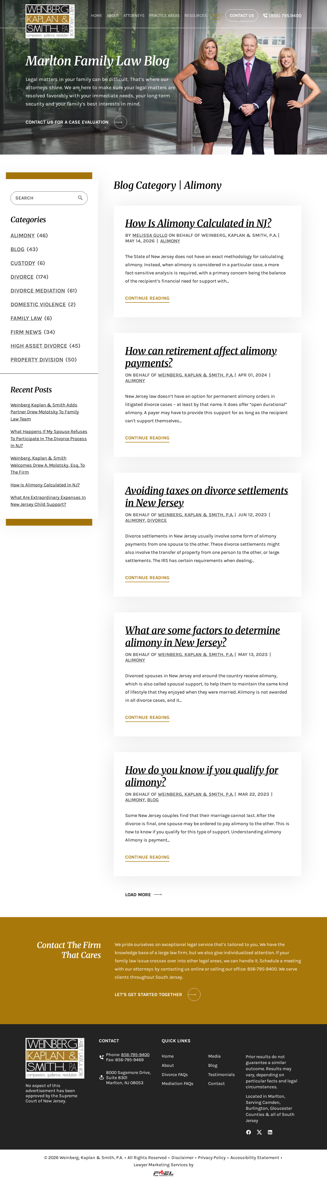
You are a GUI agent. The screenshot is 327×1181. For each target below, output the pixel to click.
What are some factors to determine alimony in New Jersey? (202, 636)
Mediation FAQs (177, 1083)
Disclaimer (182, 1157)
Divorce (22, 277)
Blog (216, 15)
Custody (22, 263)
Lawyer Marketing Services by (163, 1164)
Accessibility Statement (254, 1157)
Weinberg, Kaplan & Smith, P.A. (195, 375)
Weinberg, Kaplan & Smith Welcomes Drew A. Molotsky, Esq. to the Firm (47, 465)
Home (96, 15)
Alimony (22, 235)
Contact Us (242, 15)
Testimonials (221, 1074)
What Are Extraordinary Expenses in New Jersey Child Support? (48, 501)
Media (214, 1056)
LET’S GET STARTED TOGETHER (148, 994)
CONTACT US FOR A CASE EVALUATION (67, 122)
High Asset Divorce (38, 346)
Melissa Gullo (149, 235)
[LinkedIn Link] (270, 1132)
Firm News (26, 332)
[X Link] (259, 1132)
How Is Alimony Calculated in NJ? (45, 485)
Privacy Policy (212, 1157)
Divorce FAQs (175, 1074)
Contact (216, 1083)
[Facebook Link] (248, 1132)
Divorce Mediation (37, 290)
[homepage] (50, 21)
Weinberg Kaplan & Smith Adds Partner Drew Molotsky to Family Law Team (44, 412)
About (113, 15)
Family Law (26, 318)
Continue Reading (147, 298)
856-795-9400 (135, 1054)
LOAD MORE (138, 894)
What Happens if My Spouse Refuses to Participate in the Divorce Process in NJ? (48, 438)
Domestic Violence (38, 304)
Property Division (36, 359)
